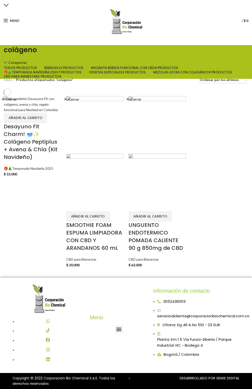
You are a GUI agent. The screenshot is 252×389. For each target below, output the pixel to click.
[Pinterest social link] (126, 3)
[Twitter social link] (119, 3)
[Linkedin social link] (132, 3)
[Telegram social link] (138, 3)
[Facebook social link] (113, 3)
